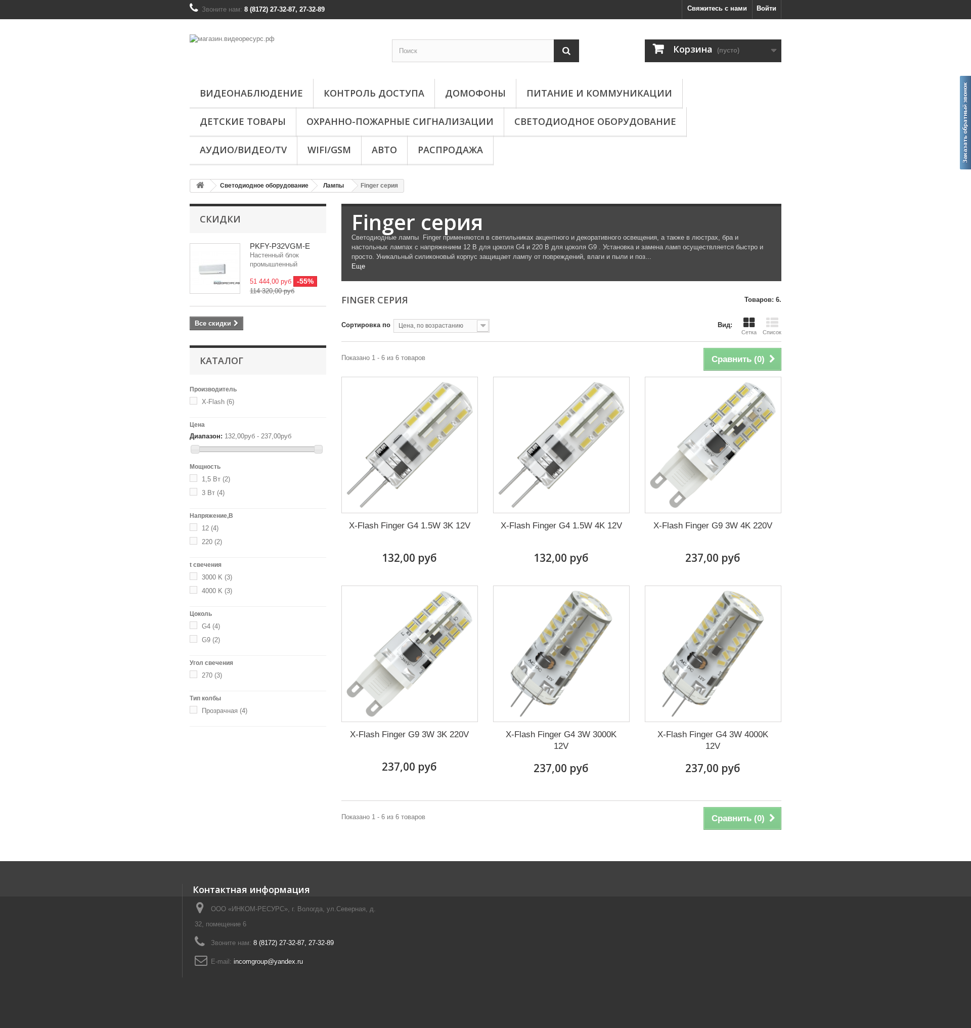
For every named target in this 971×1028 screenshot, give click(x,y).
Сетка (749, 332)
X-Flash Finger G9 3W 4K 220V (712, 525)
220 (212, 542)
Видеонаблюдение (251, 93)
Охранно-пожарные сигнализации (400, 121)
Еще (358, 266)
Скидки (220, 219)
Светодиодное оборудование (595, 121)
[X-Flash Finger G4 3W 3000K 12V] (561, 654)
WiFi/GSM (329, 150)
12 (210, 528)
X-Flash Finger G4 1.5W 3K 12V (409, 525)
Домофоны (475, 93)
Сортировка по (365, 325)
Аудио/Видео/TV (243, 150)
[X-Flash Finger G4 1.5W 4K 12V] (561, 445)
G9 (211, 640)
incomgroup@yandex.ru (268, 961)
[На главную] (200, 186)
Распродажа (450, 150)
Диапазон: (206, 436)
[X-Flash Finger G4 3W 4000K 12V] (713, 654)
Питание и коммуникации (599, 93)
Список (772, 332)
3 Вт (213, 493)
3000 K (217, 577)
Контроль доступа (374, 93)
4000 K (217, 591)
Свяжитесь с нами (717, 8)
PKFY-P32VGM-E (280, 246)
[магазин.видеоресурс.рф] (283, 50)
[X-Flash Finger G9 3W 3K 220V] (409, 654)
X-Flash (218, 402)
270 (212, 675)
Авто (384, 150)
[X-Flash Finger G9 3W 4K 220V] (713, 445)
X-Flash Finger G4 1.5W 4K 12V (561, 525)
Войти (766, 8)
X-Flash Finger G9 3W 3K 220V (409, 734)
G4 (211, 626)
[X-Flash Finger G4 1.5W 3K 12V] (409, 445)
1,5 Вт (216, 479)
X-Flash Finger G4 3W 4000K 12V (712, 740)
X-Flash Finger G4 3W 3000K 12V (561, 740)
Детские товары (243, 121)
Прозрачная (224, 710)
